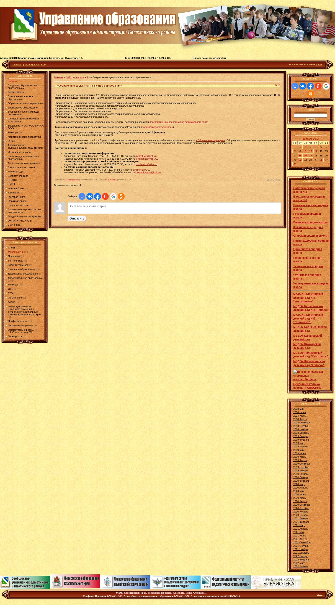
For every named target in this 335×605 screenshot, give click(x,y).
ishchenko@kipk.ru (146, 158)
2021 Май (298, 532)
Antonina (112, 180)
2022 (69, 77)
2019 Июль (299, 456)
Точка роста (15, 336)
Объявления (15, 297)
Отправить (77, 218)
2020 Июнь (299, 494)
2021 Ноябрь (300, 549)
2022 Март (299, 563)
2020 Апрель (300, 487)
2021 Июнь (299, 535)
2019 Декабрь (301, 474)
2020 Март (299, 484)
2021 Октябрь (301, 545)
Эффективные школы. (21, 329)
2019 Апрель (300, 446)
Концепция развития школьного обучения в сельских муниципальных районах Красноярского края (24, 310)
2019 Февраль (301, 439)
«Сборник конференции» (210, 140)
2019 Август (300, 460)
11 (315, 151)
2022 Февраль (301, 559)
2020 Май (298, 491)
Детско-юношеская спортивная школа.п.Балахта (308, 375)
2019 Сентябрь (302, 463)
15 (300, 155)
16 (305, 155)
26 (321, 160)
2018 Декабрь (301, 432)
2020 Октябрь (301, 508)
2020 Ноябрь (300, 511)
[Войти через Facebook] (97, 196)
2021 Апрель (300, 528)
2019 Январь (300, 436)
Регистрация (32, 64)
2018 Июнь (299, 412)
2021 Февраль (301, 521)
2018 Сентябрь (302, 422)
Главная (17, 64)
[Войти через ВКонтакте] (89, 196)
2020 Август (300, 501)
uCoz (319, 594)
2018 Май (298, 408)
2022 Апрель (300, 566)
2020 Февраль (301, 480)
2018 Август (300, 419)
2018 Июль (299, 415)
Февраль (79, 77)
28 (295, 164)
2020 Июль (299, 498)
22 (300, 160)
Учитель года (15, 260)
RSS (320, 64)
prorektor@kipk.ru (146, 156)
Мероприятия (15, 252)
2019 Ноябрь (300, 470)
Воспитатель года (18, 265)
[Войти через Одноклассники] (121, 196)
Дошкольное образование (23, 273)
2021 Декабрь (301, 552)
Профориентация (18, 321)
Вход (43, 64)
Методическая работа (20, 325)
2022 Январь (300, 556)
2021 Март (299, 525)
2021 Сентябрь (302, 542)
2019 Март (299, 443)
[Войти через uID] (82, 196)
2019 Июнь (299, 453)
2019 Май (298, 450)
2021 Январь (300, 518)
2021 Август (300, 539)
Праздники (14, 256)
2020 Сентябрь (302, 504)
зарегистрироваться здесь (157, 127)
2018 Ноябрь (300, 429)
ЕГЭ (10, 293)
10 (310, 151)
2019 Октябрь (301, 467)
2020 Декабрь (301, 515)
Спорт (11, 247)
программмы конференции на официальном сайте (178, 122)
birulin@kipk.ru (141, 169)
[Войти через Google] (113, 196)
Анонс (11, 302)
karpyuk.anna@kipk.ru (148, 172)
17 (310, 155)
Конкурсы (13, 284)
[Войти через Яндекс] (105, 196)
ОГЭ (10, 289)
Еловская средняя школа (310, 222)
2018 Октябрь (301, 426)
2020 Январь (300, 477)
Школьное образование (21, 269)
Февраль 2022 (310, 138)
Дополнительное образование (25, 278)
